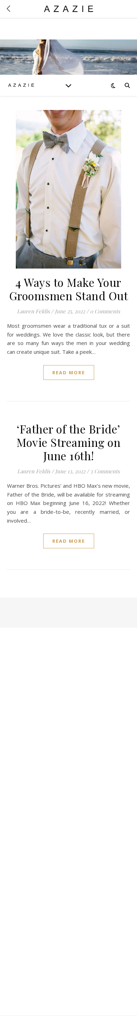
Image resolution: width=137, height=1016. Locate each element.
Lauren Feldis (33, 311)
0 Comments (105, 311)
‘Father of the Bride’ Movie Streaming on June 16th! (68, 442)
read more (68, 372)
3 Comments (105, 471)
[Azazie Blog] (21, 85)
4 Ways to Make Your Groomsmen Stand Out (68, 289)
